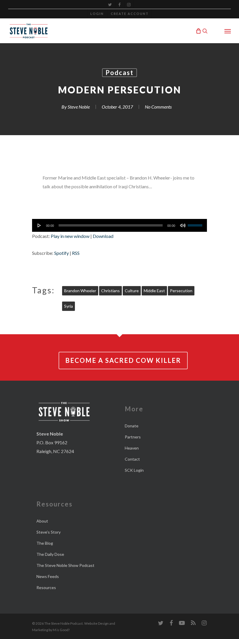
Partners (133, 436)
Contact (132, 459)
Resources (46, 587)
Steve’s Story (48, 532)
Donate (131, 425)
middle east (154, 290)
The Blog (44, 543)
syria (68, 306)
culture (132, 290)
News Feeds (47, 576)
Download (103, 236)
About (42, 520)
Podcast (119, 72)
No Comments (158, 106)
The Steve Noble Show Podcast (65, 565)
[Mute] (182, 225)
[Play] (39, 225)
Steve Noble (79, 106)
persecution (181, 290)
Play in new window (70, 236)
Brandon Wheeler (80, 290)
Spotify (61, 253)
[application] (119, 225)
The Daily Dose (50, 554)
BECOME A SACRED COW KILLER (123, 360)
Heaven (132, 447)
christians (110, 290)
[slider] (196, 223)
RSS (76, 253)
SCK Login (134, 470)
